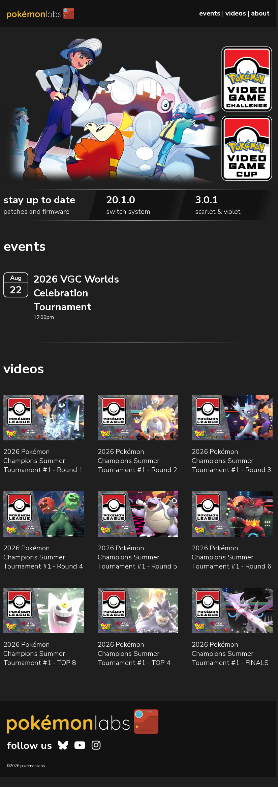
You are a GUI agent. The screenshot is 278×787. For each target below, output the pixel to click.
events (209, 13)
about (260, 13)
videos (235, 13)
